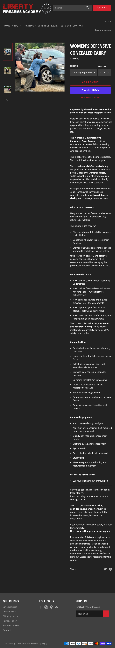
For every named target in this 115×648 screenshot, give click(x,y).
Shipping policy (10, 616)
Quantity (102, 66)
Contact (78, 25)
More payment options (90, 97)
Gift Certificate (10, 607)
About (16, 25)
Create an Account (103, 30)
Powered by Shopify (39, 643)
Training (28, 25)
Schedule (43, 25)
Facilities (57, 25)
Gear (68, 25)
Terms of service (11, 625)
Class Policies (9, 611)
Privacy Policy (10, 621)
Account (108, 21)
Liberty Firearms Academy (19, 643)
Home (7, 25)
